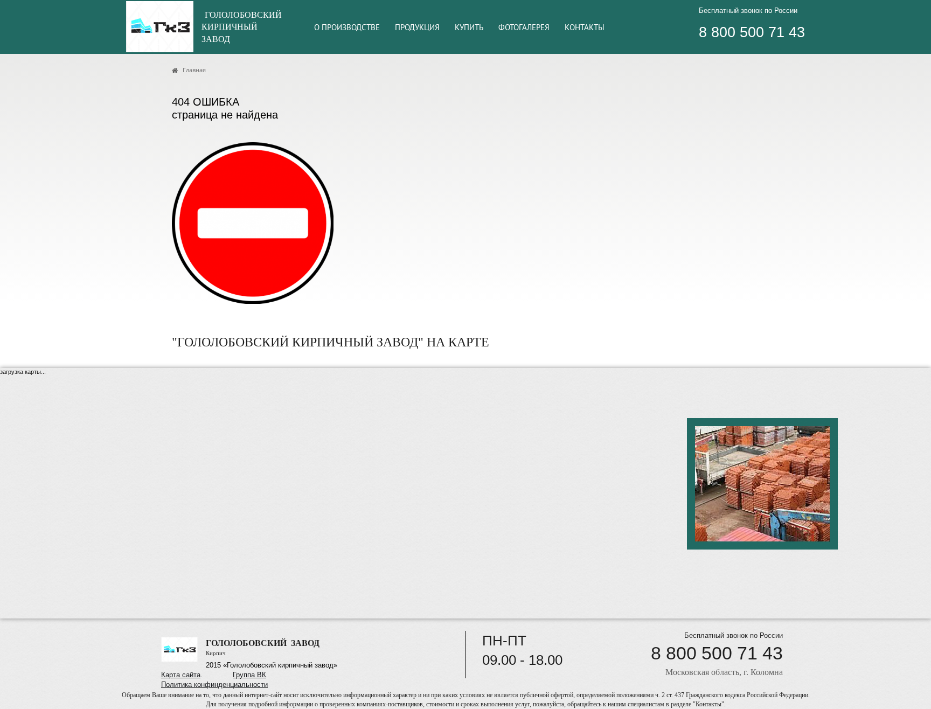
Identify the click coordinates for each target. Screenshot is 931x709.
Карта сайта (180, 675)
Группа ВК (249, 675)
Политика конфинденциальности (214, 684)
